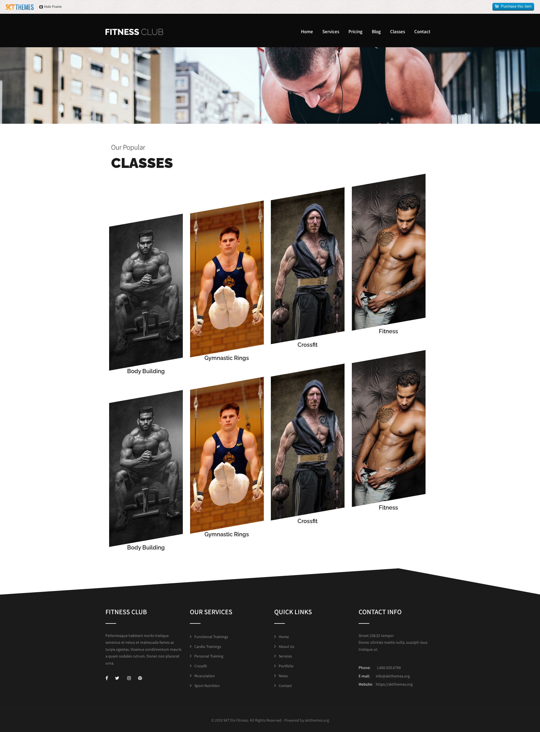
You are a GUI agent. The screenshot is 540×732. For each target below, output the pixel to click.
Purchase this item (516, 6)
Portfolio (286, 665)
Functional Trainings (211, 636)
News (283, 675)
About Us (286, 646)
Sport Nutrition (207, 685)
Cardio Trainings (207, 646)
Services (330, 31)
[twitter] (117, 678)
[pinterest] (140, 678)
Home (307, 31)
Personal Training (208, 656)
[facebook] (106, 678)
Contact (422, 31)
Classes (397, 31)
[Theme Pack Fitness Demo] (134, 32)
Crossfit (200, 665)
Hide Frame (53, 7)
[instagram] (129, 678)
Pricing (355, 31)
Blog (376, 31)
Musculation (204, 675)
